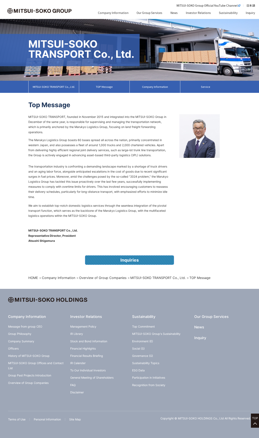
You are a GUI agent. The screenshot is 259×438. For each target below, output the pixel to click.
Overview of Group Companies (102, 278)
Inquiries (129, 260)
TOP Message (104, 87)
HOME (33, 278)
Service (205, 87)
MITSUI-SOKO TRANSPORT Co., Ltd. (54, 87)
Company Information (155, 87)
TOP (255, 418)
